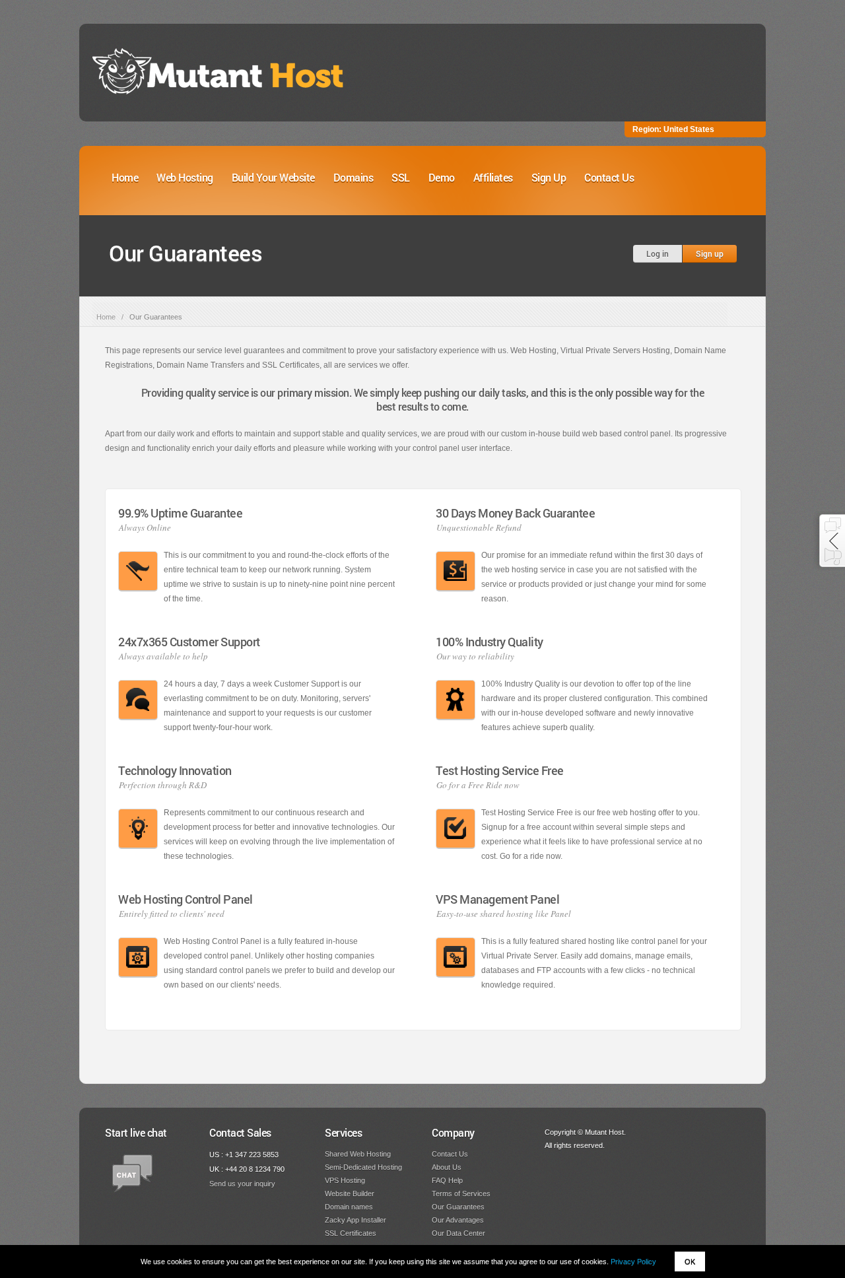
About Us (446, 1167)
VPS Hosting (345, 1180)
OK (690, 1261)
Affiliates (493, 177)
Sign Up (548, 177)
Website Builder (349, 1193)
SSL (400, 177)
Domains (353, 177)
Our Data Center (458, 1233)
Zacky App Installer (355, 1220)
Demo (441, 177)
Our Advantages (458, 1220)
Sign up (710, 253)
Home (125, 177)
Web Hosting (184, 177)
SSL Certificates (350, 1233)
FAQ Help (447, 1180)
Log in (657, 253)
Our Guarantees (458, 1207)
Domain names (349, 1207)
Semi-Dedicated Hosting (363, 1167)
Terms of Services (461, 1193)
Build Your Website (273, 177)
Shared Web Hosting (358, 1154)
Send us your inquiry (242, 1184)
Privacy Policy (633, 1261)
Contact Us (609, 177)
